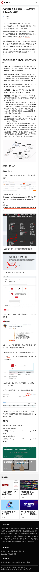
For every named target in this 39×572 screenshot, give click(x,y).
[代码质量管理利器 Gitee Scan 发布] (10, 505)
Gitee (8, 16)
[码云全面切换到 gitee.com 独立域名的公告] (19, 465)
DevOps (27, 37)
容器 (4, 31)
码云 (34, 26)
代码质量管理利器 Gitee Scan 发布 (10, 513)
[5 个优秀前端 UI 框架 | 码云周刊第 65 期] (19, 452)
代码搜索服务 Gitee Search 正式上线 (27, 493)
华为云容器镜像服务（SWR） (12, 23)
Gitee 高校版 (16, 562)
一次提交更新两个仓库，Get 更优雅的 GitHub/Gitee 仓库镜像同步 (10, 493)
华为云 (5, 41)
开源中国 (4, 562)
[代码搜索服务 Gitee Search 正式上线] (29, 485)
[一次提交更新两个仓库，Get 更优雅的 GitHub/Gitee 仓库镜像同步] (10, 485)
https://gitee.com (18, 425)
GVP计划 (11, 551)
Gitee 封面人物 (19, 551)
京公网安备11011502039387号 (22, 569)
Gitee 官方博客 (19, 568)
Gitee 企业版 (25, 562)
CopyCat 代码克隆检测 (8, 554)
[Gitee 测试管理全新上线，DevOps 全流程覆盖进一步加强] (29, 505)
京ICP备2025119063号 (7, 569)
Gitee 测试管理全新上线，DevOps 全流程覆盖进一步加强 (29, 513)
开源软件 (4, 551)
